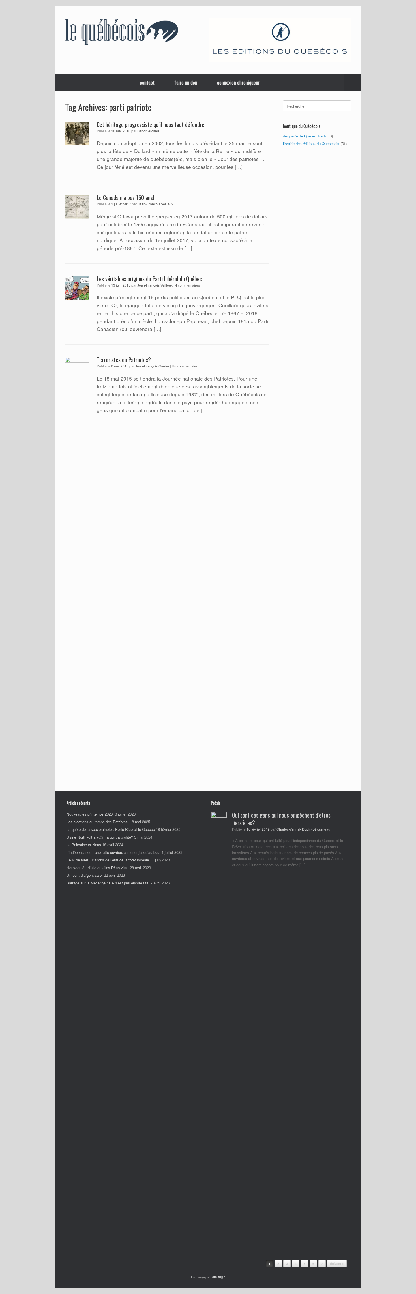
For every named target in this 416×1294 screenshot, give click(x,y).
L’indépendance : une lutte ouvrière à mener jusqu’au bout (113, 852)
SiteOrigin (218, 1277)
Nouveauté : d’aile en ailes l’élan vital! (98, 867)
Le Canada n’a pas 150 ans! (125, 197)
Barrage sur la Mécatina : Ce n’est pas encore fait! (108, 882)
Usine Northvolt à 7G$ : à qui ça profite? (100, 837)
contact (147, 82)
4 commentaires (187, 285)
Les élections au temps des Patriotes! (98, 821)
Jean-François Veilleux (155, 204)
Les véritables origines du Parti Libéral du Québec (149, 278)
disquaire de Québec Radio (305, 136)
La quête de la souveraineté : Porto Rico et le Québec (111, 829)
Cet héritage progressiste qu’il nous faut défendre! (151, 124)
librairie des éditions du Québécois (311, 143)
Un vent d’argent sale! (85, 875)
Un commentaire (184, 366)
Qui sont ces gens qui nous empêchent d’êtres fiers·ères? (281, 819)
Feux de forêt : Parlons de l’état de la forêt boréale (108, 860)
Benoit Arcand (148, 131)
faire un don (185, 82)
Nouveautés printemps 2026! (90, 814)
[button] (352, 82)
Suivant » (337, 1263)
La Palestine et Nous (84, 844)
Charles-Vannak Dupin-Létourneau (303, 829)
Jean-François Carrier (152, 366)
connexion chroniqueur (238, 82)
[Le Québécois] (121, 33)
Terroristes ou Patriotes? (124, 359)
